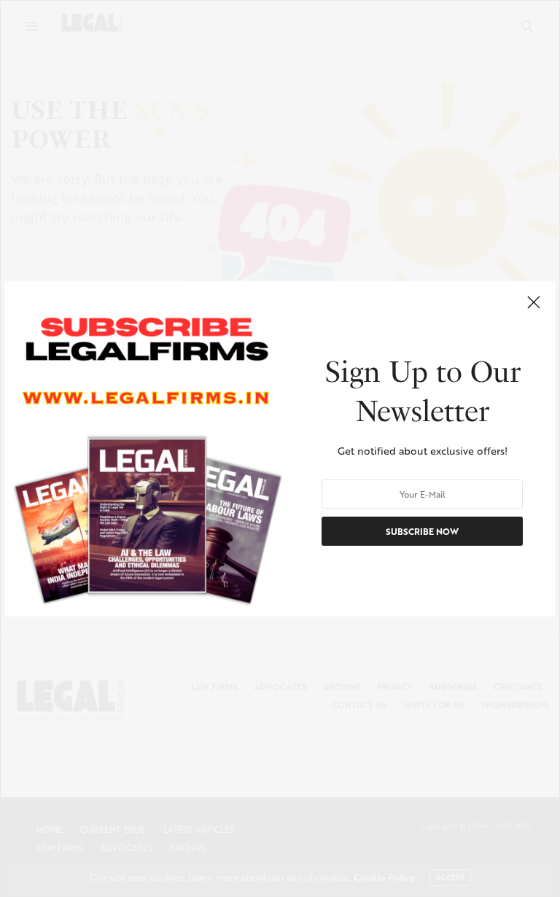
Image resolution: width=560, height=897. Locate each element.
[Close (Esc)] (533, 303)
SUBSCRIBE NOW (422, 530)
